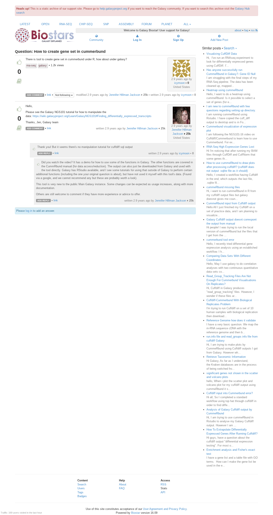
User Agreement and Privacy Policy (165, 509)
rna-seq (31, 65)
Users (81, 488)
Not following (63, 95)
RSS (163, 484)
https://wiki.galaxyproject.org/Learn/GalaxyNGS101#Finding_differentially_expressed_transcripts (92, 116)
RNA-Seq (65, 24)
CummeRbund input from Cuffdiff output (231, 203)
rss (253, 30)
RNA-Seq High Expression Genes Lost (230, 146)
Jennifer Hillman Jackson (124, 94)
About (122, 484)
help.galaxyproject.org (113, 8)
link (49, 94)
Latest (25, 24)
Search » (230, 48)
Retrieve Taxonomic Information (226, 356)
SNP (106, 24)
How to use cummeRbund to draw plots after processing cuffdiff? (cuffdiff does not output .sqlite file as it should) (230, 166)
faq (246, 30)
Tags (80, 492)
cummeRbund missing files (223, 187)
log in (29, 210)
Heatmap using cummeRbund (224, 90)
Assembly (126, 24)
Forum (147, 24)
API (163, 492)
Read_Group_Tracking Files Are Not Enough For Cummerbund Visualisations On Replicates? (231, 280)
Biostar (135, 512)
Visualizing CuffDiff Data (221, 53)
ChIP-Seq (86, 24)
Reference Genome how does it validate (231, 320)
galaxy (43, 65)
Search (81, 484)
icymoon (179, 82)
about (238, 30)
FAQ (122, 488)
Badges (82, 496)
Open (45, 24)
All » (187, 24)
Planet (166, 24)
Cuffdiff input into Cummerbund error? (229, 393)
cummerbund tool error (220, 239)
